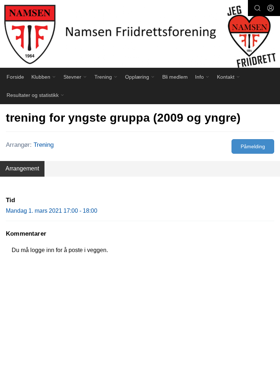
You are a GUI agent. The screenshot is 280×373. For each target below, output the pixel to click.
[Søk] (257, 8)
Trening (44, 144)
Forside (15, 77)
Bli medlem (175, 77)
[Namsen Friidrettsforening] (140, 35)
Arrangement (22, 168)
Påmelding (253, 146)
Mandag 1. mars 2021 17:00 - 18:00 (51, 211)
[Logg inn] (270, 8)
